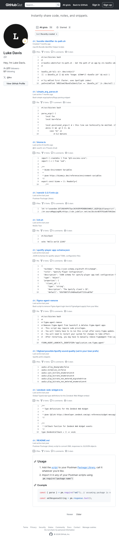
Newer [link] (70, 514)
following (9, 71)
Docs (69, 527)
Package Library (86, 467)
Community (60, 527)
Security (42, 527)
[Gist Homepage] (14, 5)
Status (50, 527)
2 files (37, 52)
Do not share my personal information (59, 530)
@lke (9, 77)
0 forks (47, 52)
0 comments (58, 52)
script (55, 467)
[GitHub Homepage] (51, 534)
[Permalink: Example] (35, 485)
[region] (74, 70)
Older (78, 514)
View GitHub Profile (16, 83)
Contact (77, 527)
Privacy (33, 527)
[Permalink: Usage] (35, 461)
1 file (37, 102)
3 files (37, 203)
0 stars (70, 52)
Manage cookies (89, 527)
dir (34, 41)
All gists (67, 5)
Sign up (107, 4)
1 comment (57, 102)
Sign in (96, 4)
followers (13, 68)
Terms (25, 527)
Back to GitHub (80, 5)
